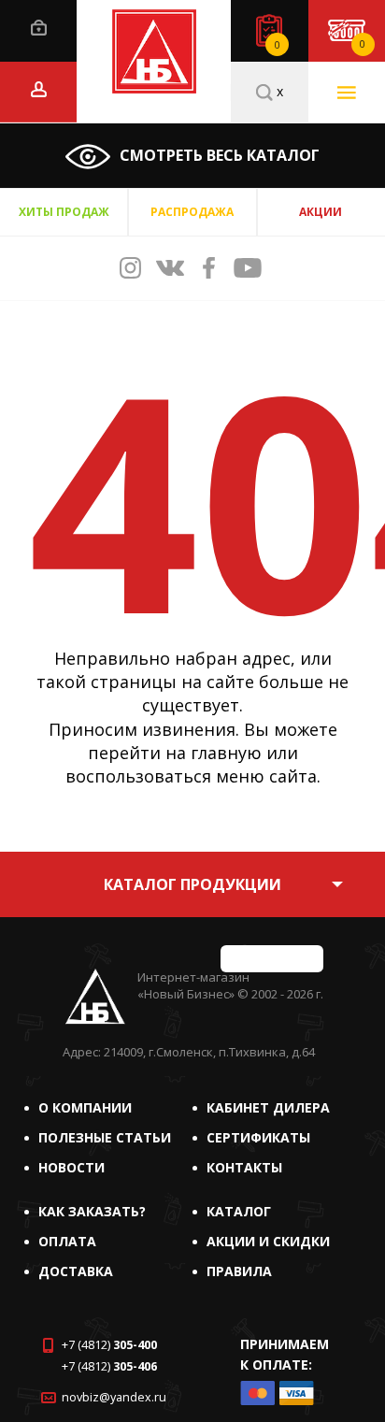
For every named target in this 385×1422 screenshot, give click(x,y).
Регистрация (39, 89)
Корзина (362, 43)
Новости (71, 1167)
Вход (39, 28)
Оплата (67, 1241)
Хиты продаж (64, 212)
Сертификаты (258, 1137)
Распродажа (192, 212)
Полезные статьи (104, 1137)
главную (226, 752)
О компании (85, 1107)
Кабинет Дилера (268, 1107)
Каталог (239, 1211)
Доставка (75, 1271)
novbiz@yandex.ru (114, 1397)
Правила (239, 1271)
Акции (320, 212)
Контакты (244, 1167)
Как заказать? (92, 1211)
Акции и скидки (268, 1241)
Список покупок (277, 44)
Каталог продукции (192, 884)
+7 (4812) (109, 1345)
